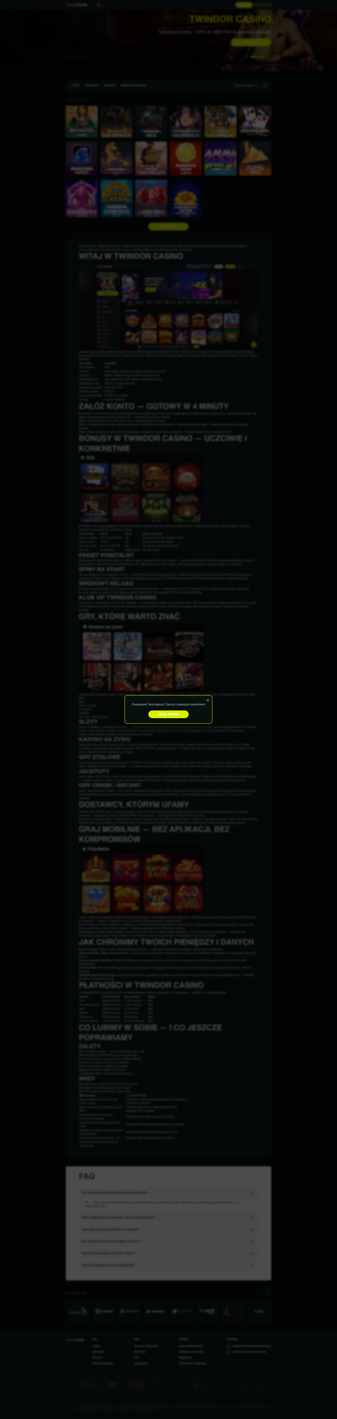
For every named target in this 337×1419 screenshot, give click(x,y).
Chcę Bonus (168, 714)
